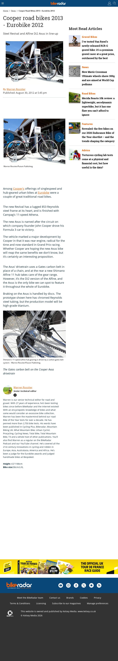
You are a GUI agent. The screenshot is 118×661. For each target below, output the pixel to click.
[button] (34, 143)
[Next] (59, 137)
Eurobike (43, 192)
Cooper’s (18, 188)
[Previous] (9, 137)
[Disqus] (50, 517)
